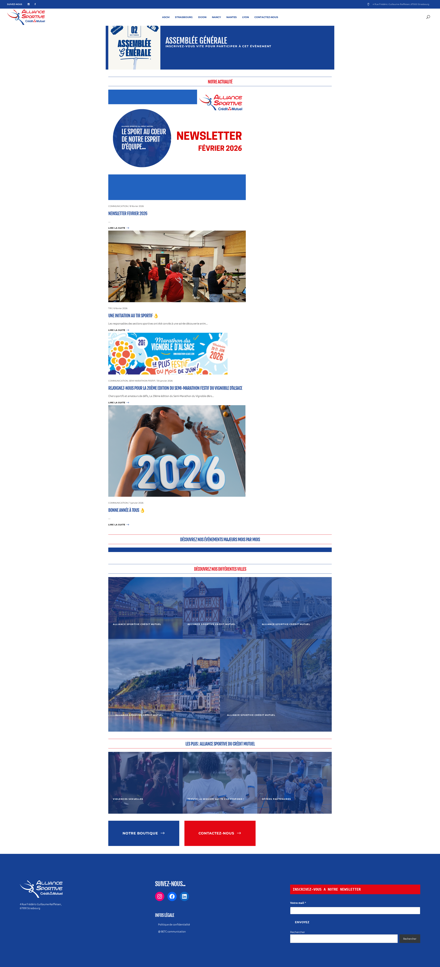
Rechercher (297, 932)
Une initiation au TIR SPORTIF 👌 (133, 315)
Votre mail (298, 902)
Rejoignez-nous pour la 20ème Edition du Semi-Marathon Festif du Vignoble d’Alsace (175, 388)
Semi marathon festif (142, 380)
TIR (110, 308)
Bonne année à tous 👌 (126, 510)
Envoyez (302, 922)
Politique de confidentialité (174, 924)
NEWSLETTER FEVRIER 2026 (127, 213)
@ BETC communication (172, 931)
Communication (118, 206)
